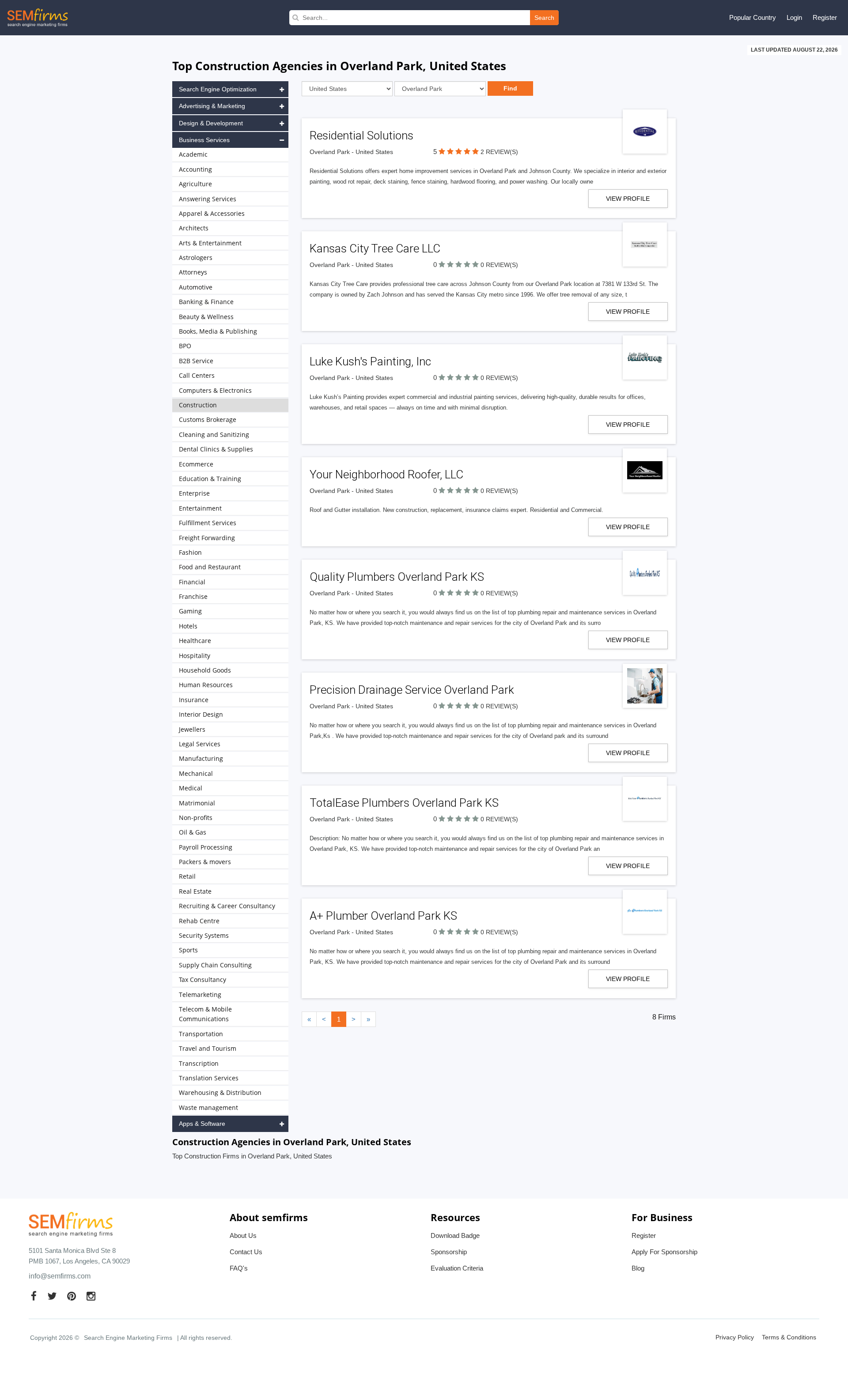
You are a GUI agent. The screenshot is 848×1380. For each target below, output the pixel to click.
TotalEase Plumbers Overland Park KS (404, 802)
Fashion (190, 552)
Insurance (193, 700)
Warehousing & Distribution (220, 1092)
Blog (638, 1268)
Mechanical (196, 773)
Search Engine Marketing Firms (128, 1337)
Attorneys (193, 272)
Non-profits (195, 817)
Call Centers (197, 375)
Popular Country (752, 17)
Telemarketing (200, 994)
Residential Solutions (361, 135)
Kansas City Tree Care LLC (375, 248)
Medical (190, 788)
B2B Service (196, 361)
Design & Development (211, 123)
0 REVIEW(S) (499, 264)
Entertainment (200, 508)
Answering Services (207, 199)
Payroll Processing (205, 847)
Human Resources (206, 685)
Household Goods (205, 670)
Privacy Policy (735, 1337)
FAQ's (239, 1268)
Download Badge (455, 1235)
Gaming (190, 611)
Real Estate (195, 891)
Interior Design (201, 714)
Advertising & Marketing (212, 105)
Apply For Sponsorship (664, 1252)
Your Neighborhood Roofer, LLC (386, 474)
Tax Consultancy (202, 979)
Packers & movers (205, 861)
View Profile (628, 198)
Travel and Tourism (207, 1048)
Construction (198, 405)
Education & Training (210, 478)
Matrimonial (197, 803)
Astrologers (195, 257)
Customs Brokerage (207, 419)
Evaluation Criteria (457, 1268)
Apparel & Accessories (212, 213)
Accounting (195, 169)
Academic (193, 154)
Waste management (208, 1107)
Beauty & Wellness (206, 316)
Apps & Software (202, 1123)
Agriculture (195, 184)
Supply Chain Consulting (215, 965)
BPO (185, 346)
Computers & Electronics (215, 390)
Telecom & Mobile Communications (205, 1014)
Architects (193, 228)
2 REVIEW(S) (499, 151)
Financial (192, 582)
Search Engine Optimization (218, 89)
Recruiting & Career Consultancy (227, 906)
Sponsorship (449, 1252)
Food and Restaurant (210, 567)
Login (794, 17)
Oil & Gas (192, 832)
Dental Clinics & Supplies (216, 449)
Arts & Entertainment (210, 243)
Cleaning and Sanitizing (214, 434)
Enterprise (194, 493)
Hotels (188, 626)
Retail (187, 876)
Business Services (204, 139)
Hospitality (194, 655)
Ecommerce (196, 464)
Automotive (195, 287)
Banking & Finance (206, 301)
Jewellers (192, 729)
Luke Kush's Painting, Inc (370, 361)
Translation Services (208, 1078)
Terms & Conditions (789, 1337)
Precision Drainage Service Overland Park (412, 689)
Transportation (201, 1034)
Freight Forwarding (207, 538)
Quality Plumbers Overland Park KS (397, 576)
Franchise (193, 596)
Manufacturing (201, 758)
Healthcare (195, 640)
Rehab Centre (199, 921)
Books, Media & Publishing (218, 331)
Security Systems (204, 935)
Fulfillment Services (207, 523)
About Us (243, 1235)
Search (544, 17)
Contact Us (246, 1252)
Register (825, 17)
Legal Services (199, 744)
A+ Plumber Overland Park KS (383, 915)
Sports (188, 950)
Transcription (199, 1063)
